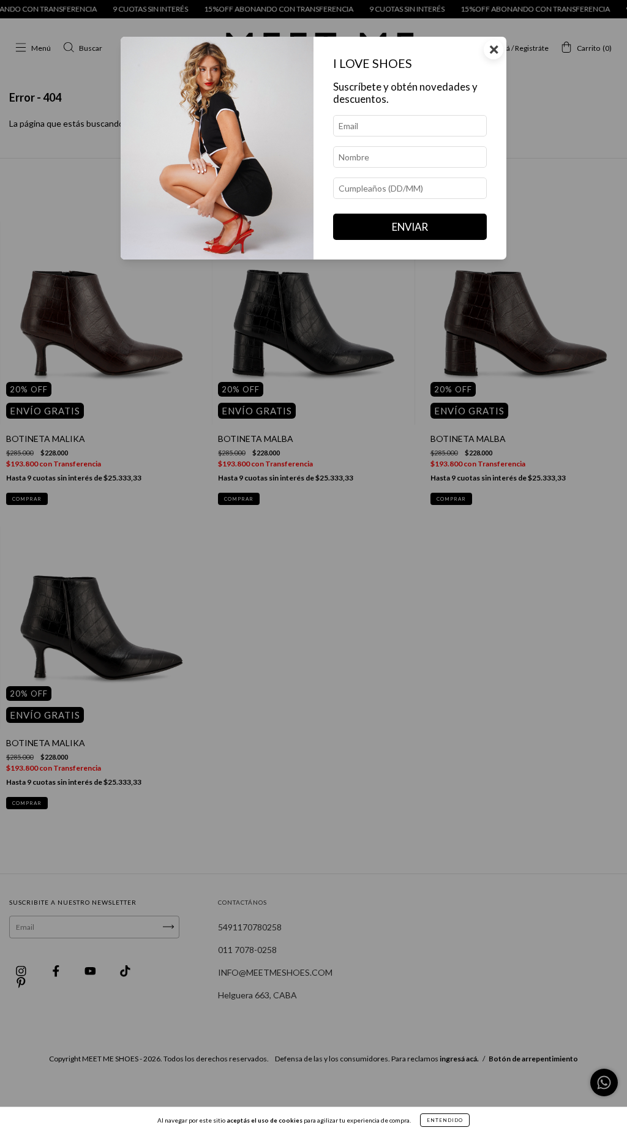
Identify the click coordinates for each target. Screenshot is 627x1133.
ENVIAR (410, 226)
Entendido (445, 1120)
